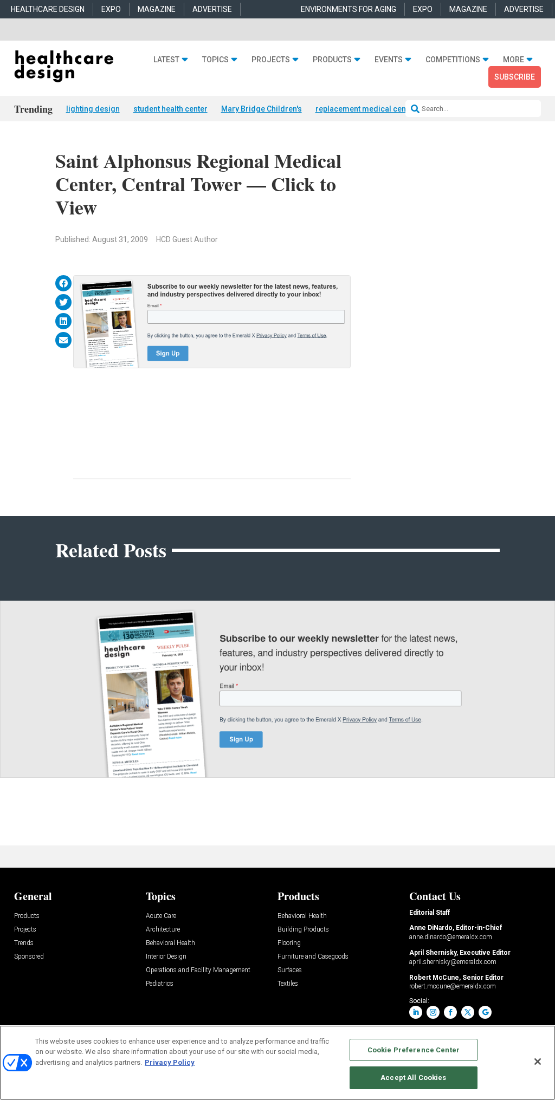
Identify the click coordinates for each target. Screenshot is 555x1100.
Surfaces (290, 970)
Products (332, 59)
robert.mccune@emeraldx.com (452, 986)
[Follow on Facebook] (450, 1012)
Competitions (452, 59)
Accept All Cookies (413, 1077)
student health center (170, 109)
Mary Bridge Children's (261, 109)
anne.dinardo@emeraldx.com (450, 937)
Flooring (289, 943)
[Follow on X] (467, 1012)
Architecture (163, 929)
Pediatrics (159, 983)
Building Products (303, 929)
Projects (270, 59)
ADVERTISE (212, 9)
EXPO (111, 9)
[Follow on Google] (485, 1012)
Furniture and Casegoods (313, 956)
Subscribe (514, 77)
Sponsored (29, 956)
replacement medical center (365, 109)
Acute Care (161, 916)
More (513, 59)
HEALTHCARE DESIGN (48, 9)
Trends (24, 943)
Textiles (288, 983)
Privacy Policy (170, 1062)
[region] (277, 1062)
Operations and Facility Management (198, 970)
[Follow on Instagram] (433, 1012)
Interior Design (166, 956)
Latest (166, 59)
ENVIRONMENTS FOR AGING (348, 9)
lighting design (93, 109)
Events (389, 59)
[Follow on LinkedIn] (415, 1012)
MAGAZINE (157, 9)
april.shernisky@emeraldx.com (452, 962)
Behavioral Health (170, 943)
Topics (215, 59)
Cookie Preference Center (413, 1050)
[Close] (538, 1061)
